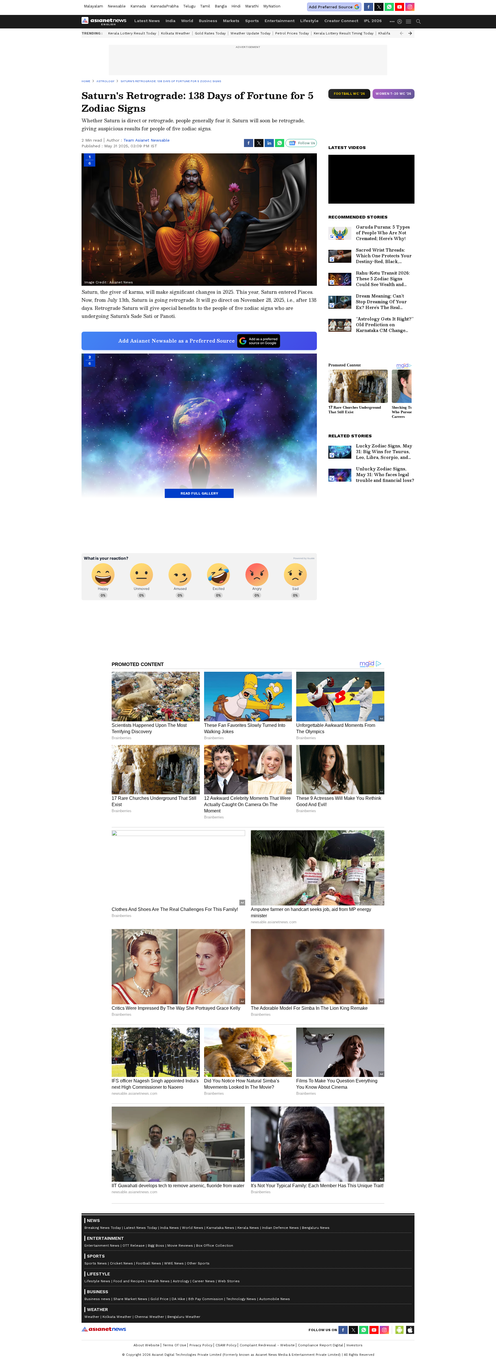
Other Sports (198, 1263)
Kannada (138, 6)
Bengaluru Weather (183, 1317)
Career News (203, 1281)
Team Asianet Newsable (146, 140)
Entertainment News (101, 1246)
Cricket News (121, 1263)
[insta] (409, 7)
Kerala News (248, 1228)
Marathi (252, 6)
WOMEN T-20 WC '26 (393, 94)
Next (410, 33)
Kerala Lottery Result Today (132, 33)
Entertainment (279, 20)
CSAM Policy (226, 1345)
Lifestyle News (97, 1281)
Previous (401, 33)
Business (208, 20)
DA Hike (178, 1299)
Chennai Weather (149, 1317)
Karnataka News (220, 1228)
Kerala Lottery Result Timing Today (343, 33)
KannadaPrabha (164, 6)
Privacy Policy (200, 1345)
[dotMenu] (392, 21)
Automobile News (274, 1299)
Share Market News (130, 1299)
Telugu (189, 6)
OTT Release (134, 1246)
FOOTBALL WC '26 (349, 94)
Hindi (236, 6)
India (170, 20)
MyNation (271, 6)
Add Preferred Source (330, 7)
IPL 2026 (373, 20)
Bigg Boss (156, 1246)
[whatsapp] (389, 7)
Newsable (117, 6)
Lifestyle (309, 20)
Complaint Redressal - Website (267, 1345)
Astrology (181, 1281)
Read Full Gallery (199, 493)
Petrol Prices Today (292, 33)
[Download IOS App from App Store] (409, 1330)
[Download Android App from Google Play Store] (399, 1330)
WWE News (174, 1263)
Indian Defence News (280, 1228)
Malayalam (93, 6)
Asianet (104, 1329)
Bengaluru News (316, 1228)
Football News (148, 1263)
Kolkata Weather (175, 33)
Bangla (221, 6)
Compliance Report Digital (320, 1345)
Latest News (147, 20)
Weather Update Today (250, 33)
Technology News (241, 1299)
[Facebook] (368, 7)
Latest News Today (140, 1228)
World (187, 20)
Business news (97, 1299)
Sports (252, 20)
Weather (91, 1317)
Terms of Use (174, 1345)
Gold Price (159, 1299)
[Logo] (106, 21)
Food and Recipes (129, 1281)
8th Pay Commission (205, 1299)
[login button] (401, 21)
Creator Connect (341, 20)
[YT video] (399, 7)
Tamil (205, 6)
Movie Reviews (180, 1246)
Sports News (95, 1263)
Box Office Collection (214, 1246)
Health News (159, 1281)
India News (169, 1228)
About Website (146, 1345)
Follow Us (306, 143)
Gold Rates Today (210, 33)
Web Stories (229, 1281)
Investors (354, 1345)
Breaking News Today (102, 1228)
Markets (231, 20)
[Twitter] (378, 7)
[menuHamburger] (409, 21)
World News (192, 1228)
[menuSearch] (418, 21)
